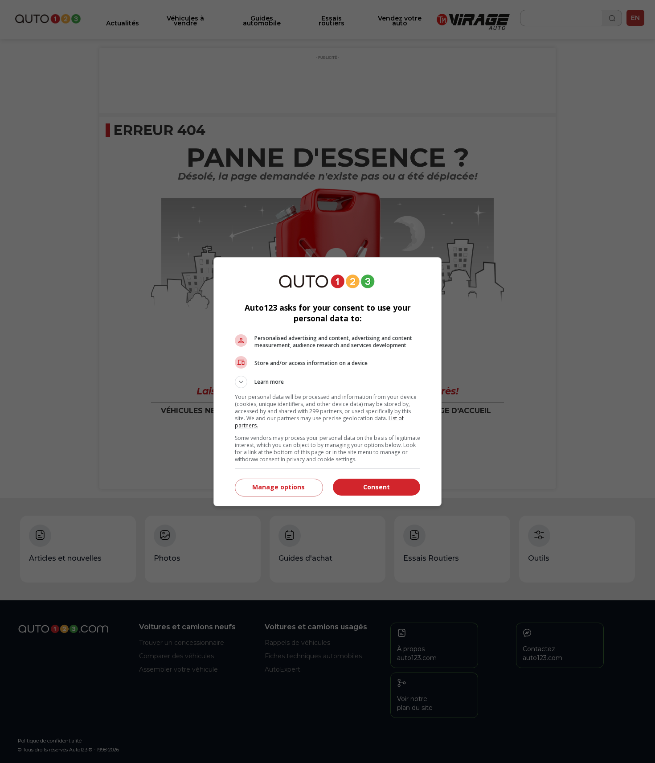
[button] (327, 382)
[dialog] (327, 381)
